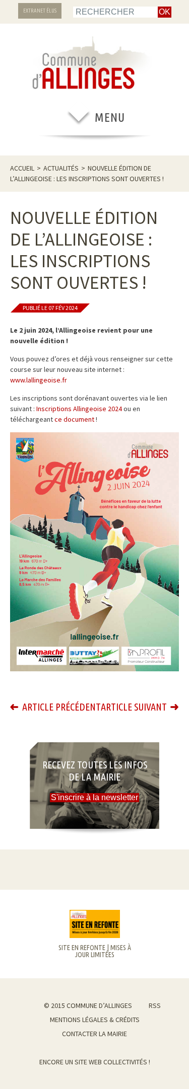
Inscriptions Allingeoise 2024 (79, 408)
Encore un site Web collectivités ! (94, 1061)
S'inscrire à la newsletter (94, 797)
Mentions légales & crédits (95, 1019)
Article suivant (134, 707)
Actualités (61, 168)
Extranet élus (39, 11)
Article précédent (61, 707)
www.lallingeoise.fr (38, 379)
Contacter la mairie (94, 1033)
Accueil (22, 168)
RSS (155, 1005)
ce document (74, 419)
